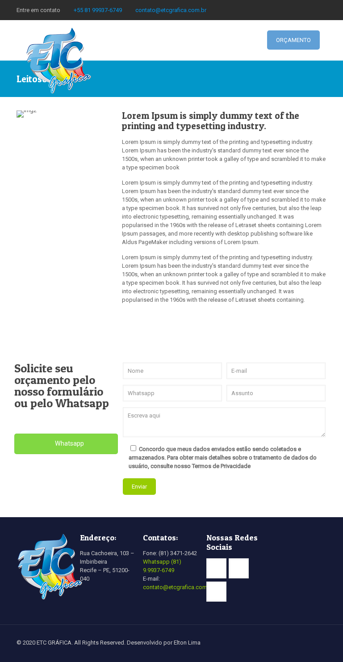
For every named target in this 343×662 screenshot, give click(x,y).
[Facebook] (309, 10)
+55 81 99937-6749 (98, 10)
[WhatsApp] (297, 10)
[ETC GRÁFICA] (58, 60)
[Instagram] (321, 10)
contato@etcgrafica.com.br (170, 10)
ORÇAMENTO (293, 40)
